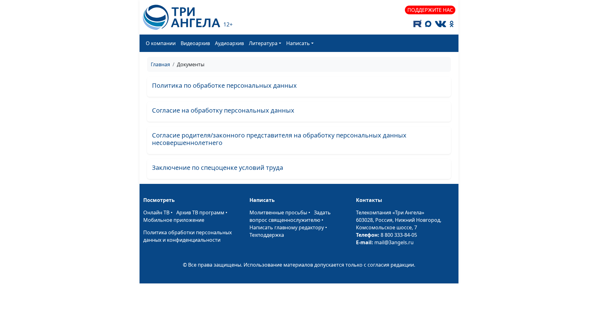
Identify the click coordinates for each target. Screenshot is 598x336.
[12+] (181, 17)
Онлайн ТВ (156, 212)
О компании (161, 43)
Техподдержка (266, 234)
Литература (263, 43)
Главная (160, 64)
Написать (298, 43)
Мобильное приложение (173, 220)
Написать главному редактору (286, 227)
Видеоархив (195, 43)
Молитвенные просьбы (278, 212)
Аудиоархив (229, 43)
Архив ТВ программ (200, 212)
